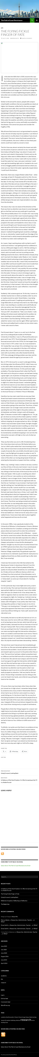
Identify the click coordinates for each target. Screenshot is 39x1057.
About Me (15, 916)
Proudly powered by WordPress (9, 1054)
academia (4, 976)
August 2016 (4, 956)
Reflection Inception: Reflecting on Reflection (14, 900)
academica (3, 1017)
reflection (18, 1020)
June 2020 (4, 953)
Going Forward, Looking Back (9, 772)
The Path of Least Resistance (11, 20)
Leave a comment (27, 38)
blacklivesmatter (10, 1017)
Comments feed (5, 1002)
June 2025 (4, 946)
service (33, 1020)
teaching (3, 1022)
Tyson (6, 1022)
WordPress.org (5, 1005)
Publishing (13, 1020)
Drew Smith (15, 38)
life (2, 28)
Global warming (32, 1017)
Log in (2, 995)
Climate (16, 1017)
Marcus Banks (5, 920)
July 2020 (4, 949)
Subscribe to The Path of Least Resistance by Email (15, 865)
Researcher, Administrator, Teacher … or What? (24, 925)
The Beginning (5, 904)
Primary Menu (36, 20)
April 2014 (4, 963)
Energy (27, 1017)
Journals (3, 1020)
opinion (8, 1020)
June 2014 (4, 960)
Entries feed (4, 998)
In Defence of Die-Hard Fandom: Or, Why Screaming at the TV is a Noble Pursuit (19, 780)
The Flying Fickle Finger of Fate (10, 894)
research (3, 982)
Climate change (21, 1017)
